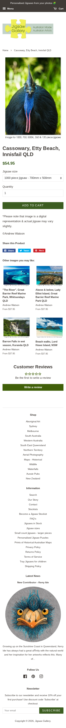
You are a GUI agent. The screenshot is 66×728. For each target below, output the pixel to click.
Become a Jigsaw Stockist (33, 514)
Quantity (8, 186)
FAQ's (33, 518)
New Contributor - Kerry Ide (33, 582)
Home (5, 50)
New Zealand (33, 478)
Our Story (33, 499)
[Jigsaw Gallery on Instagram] (41, 677)
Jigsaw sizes (33, 528)
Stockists (33, 509)
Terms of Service (33, 556)
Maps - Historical (33, 459)
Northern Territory (33, 450)
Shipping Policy (33, 566)
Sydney (33, 426)
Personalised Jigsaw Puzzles (33, 537)
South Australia (33, 435)
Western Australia (33, 440)
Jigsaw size (10, 171)
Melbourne (33, 431)
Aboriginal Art (33, 421)
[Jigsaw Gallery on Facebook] (25, 677)
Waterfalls (33, 469)
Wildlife (33, 464)
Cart (60, 8)
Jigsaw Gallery (42, 721)
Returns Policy (33, 552)
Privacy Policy (33, 547)
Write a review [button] (33, 387)
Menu (10, 8)
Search (33, 494)
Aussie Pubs (33, 473)
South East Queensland (33, 445)
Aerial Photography (33, 454)
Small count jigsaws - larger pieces (33, 533)
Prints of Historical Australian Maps (33, 542)
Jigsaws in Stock (33, 523)
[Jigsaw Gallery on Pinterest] (33, 677)
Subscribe (51, 710)
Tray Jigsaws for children (33, 561)
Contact (33, 504)
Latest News (33, 575)
